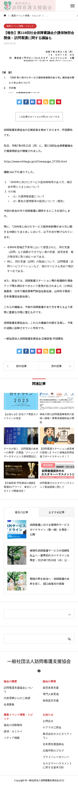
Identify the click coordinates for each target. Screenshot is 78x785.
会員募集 (9, 704)
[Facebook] (39, 671)
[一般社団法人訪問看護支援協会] (27, 5)
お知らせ (48, 714)
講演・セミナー (13, 731)
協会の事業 (49, 681)
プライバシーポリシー (56, 756)
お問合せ (48, 721)
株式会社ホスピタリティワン (57, 735)
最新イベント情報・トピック (20, 26)
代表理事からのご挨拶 (17, 698)
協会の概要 (10, 681)
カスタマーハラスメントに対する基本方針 (57, 765)
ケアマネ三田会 (52, 727)
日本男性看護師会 (53, 744)
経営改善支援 (51, 687)
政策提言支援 (51, 700)
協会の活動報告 (13, 724)
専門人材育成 (51, 694)
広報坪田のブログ (53, 750)
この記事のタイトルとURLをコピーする (39, 116)
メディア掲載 (12, 737)
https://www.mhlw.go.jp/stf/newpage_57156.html (35, 161)
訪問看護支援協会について (18, 689)
